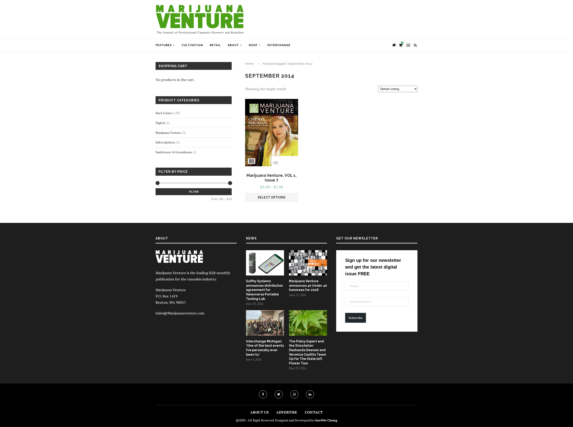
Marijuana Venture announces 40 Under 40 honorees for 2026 (308, 285)
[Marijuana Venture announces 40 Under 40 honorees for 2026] (308, 263)
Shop (253, 45)
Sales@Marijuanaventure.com (180, 313)
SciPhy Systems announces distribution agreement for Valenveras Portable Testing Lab (264, 289)
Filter (194, 191)
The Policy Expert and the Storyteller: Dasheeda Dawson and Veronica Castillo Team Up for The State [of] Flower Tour (307, 352)
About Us (259, 412)
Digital (160, 123)
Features (164, 45)
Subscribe (356, 318)
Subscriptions (165, 142)
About (233, 45)
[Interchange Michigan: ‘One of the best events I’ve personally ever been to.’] (265, 323)
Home (249, 63)
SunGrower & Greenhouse (174, 152)
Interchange (279, 45)
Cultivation (192, 45)
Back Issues (164, 113)
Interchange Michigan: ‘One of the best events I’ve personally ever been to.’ (265, 347)
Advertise (286, 412)
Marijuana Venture (168, 132)
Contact (314, 412)
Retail (215, 45)
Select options (271, 197)
